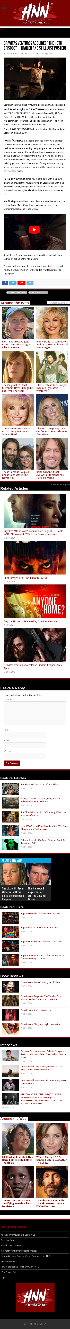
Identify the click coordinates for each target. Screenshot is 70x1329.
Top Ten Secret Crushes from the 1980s (40, 927)
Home (3, 29)
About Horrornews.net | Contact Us (18, 1235)
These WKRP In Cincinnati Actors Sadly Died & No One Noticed (17, 431)
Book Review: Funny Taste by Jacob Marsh (41, 982)
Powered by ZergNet (60, 484)
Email (6, 740)
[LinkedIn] (38, 1324)
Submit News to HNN (11, 1245)
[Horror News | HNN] (35, 13)
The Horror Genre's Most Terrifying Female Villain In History (17, 1203)
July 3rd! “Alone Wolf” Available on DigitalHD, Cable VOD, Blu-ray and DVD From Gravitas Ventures (33, 533)
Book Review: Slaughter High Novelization (41, 1024)
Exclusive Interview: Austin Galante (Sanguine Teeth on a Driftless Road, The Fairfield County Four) (43, 1054)
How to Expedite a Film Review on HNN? (20, 1266)
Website (8, 751)
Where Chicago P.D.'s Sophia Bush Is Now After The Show (51, 1160)
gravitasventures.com (47, 266)
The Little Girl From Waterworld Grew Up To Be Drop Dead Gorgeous (13, 893)
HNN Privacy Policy (10, 1272)
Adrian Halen (12, 54)
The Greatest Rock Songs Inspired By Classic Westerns (51, 388)
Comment (8, 699)
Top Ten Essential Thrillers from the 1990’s (41, 913)
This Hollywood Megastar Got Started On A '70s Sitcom (37, 893)
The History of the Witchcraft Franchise (39, 784)
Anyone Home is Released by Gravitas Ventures (31, 621)
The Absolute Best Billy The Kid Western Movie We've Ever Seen (50, 1203)
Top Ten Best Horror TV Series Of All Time (41, 941)
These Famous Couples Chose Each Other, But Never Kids (15, 474)
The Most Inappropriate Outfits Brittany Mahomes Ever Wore (51, 431)
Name (7, 730)
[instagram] (44, 1324)
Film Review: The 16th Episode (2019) (25, 577)
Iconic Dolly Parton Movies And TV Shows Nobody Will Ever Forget (52, 344)
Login (3, 1277)
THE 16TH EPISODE (39, 293)
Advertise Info (8, 1240)
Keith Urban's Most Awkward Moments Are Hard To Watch (50, 474)
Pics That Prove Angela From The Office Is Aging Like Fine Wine (16, 344)
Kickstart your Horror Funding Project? (19, 1250)
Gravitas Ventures (17, 293)
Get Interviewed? (9, 1261)
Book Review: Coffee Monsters (36, 1010)
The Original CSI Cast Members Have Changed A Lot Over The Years (17, 388)
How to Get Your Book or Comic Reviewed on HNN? (25, 1256)
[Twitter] (31, 1324)
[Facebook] (28, 1324)
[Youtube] (41, 1324)
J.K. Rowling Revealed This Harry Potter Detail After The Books (17, 1160)
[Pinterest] (34, 1324)
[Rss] (25, 1324)
